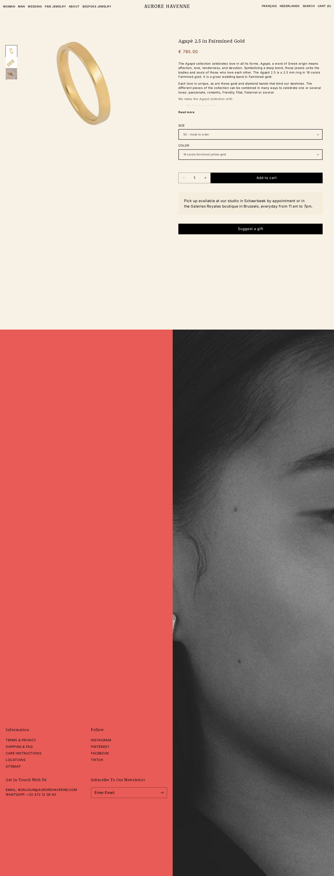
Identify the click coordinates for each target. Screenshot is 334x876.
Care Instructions (23, 753)
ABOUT (74, 6)
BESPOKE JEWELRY (96, 6)
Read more (186, 112)
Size (181, 125)
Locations (15, 760)
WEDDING (35, 6)
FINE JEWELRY (55, 6)
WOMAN (9, 6)
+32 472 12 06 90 (41, 794)
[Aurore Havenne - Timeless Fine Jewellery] (166, 6)
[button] (309, 6)
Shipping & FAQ (19, 747)
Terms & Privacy (21, 740)
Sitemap (13, 766)
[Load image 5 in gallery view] (11, 62)
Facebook (100, 753)
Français (269, 6)
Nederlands (290, 6)
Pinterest (100, 747)
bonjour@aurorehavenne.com (47, 790)
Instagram (101, 740)
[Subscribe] (162, 792)
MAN (21, 6)
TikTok (97, 760)
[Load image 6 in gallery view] (11, 73)
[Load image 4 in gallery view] (11, 51)
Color (183, 145)
